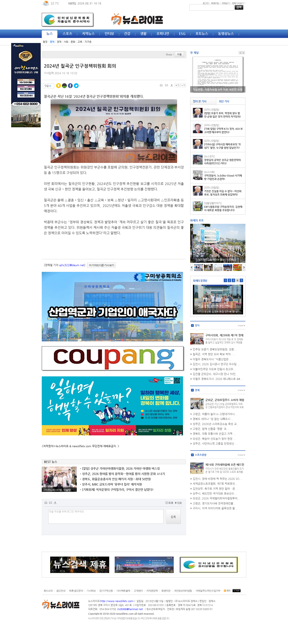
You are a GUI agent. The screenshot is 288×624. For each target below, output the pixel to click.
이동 (179, 54)
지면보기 (225, 3)
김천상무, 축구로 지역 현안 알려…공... (215, 488)
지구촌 (88, 41)
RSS (228, 590)
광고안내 (60, 590)
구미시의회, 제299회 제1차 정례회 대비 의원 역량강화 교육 (224, 337)
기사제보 (91, 590)
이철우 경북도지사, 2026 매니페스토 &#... (218, 378)
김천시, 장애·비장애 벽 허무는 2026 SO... (217, 478)
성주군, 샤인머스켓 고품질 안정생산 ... (215, 443)
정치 (52, 41)
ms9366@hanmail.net (130, 609)
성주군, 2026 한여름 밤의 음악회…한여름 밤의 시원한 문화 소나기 (122, 473)
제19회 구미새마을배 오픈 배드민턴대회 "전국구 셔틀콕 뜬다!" (224, 466)
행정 (45, 41)
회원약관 (165, 590)
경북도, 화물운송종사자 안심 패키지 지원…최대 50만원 (115, 479)
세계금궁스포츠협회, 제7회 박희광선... (215, 483)
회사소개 (48, 590)
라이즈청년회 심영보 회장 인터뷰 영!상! (218, 311)
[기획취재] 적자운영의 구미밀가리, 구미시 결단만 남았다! (116, 489)
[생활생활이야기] (213, 203)
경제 (59, 41)
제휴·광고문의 (76, 590)
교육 (80, 41)
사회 (66, 41)
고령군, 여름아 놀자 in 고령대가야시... (215, 414)
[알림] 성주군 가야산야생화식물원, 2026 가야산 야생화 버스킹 (120, 468)
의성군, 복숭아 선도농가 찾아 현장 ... (214, 438)
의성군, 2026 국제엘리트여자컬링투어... (216, 498)
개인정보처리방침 (183, 590)
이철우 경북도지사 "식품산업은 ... (212, 359)
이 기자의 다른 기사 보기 (101, 265)
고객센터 (138, 590)
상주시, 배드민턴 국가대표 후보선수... (215, 493)
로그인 (206, 3)
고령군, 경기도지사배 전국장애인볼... (214, 503)
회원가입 (215, 3)
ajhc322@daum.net (71, 265)
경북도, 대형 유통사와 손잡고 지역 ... (214, 433)
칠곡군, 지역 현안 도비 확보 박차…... (214, 354)
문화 (73, 41)
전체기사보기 (238, 3)
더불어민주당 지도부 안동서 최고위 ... (215, 369)
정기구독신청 (106, 590)
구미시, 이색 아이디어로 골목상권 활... (215, 508)
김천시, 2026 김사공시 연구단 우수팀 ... (216, 364)
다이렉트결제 (123, 590)
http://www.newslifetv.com (117, 601)
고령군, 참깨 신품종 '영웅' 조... (211, 428)
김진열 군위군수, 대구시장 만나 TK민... (215, 374)
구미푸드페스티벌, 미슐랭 (57, 489)
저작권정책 (151, 590)
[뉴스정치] (209, 156)
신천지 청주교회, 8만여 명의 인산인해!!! (213, 259)
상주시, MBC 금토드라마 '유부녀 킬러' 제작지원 (111, 484)
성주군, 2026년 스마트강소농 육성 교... (216, 423)
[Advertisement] (23, 194)
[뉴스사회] (209, 171)
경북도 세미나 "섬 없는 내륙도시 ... (213, 418)
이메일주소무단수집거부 (208, 590)
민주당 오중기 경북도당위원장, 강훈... (215, 349)
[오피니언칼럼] (211, 109)
